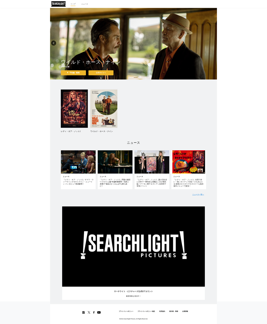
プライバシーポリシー (126, 311)
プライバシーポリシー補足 (146, 311)
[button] (53, 43)
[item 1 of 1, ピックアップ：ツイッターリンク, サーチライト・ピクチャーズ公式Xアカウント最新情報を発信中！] (133, 246)
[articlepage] (78, 162)
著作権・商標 (173, 311)
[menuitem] (73, 4)
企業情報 (185, 311)
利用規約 (162, 311)
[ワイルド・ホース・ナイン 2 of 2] (103, 108)
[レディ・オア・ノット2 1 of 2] (74, 108)
